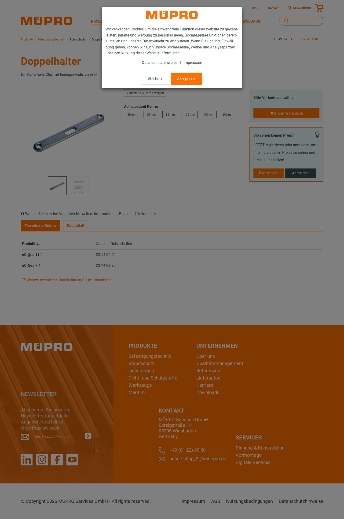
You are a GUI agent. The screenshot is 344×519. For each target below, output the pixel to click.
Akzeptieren (186, 79)
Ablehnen (155, 79)
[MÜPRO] (172, 15)
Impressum (193, 62)
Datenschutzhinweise (159, 62)
